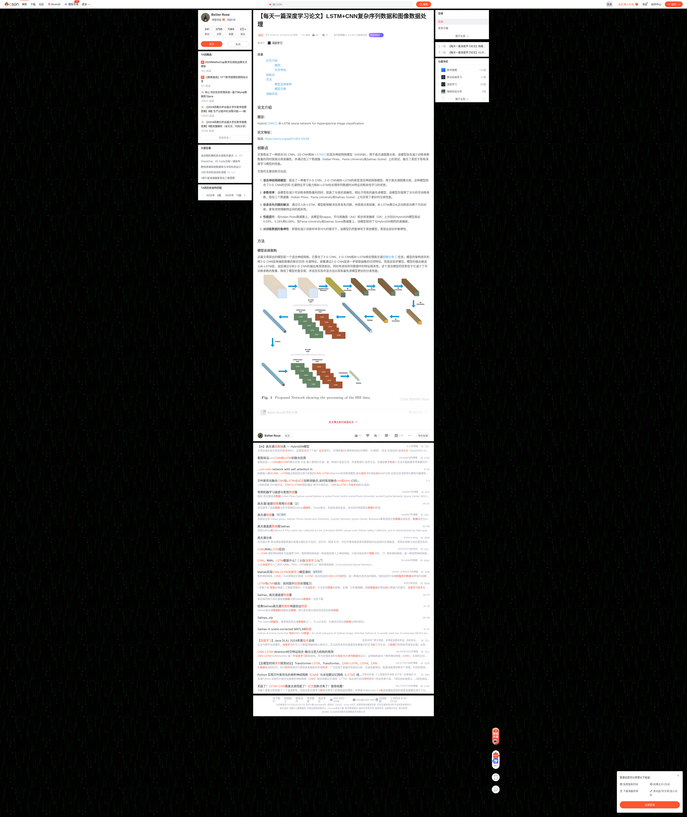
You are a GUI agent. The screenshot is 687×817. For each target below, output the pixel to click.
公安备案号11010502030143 (290, 704)
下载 (32, 4)
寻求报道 (310, 700)
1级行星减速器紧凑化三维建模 (218, 177)
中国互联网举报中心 (316, 708)
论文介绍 (271, 60)
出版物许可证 (391, 708)
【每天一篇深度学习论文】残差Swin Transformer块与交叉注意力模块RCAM (466, 46)
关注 (287, 435)
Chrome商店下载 (335, 708)
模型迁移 (280, 89)
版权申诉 (379, 708)
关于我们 (276, 700)
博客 (24, 4)
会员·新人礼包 (626, 4)
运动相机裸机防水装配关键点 (222, 155)
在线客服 (382, 700)
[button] (202, 195)
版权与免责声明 (366, 708)
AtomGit (55, 4)
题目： (279, 65)
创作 (673, 4)
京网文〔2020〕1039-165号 (341, 704)
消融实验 (271, 94)
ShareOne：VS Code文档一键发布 (220, 161)
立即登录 (650, 804)
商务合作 (299, 700)
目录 (440, 21)
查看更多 (224, 137)
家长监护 (284, 708)
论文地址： (282, 70)
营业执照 (403, 708)
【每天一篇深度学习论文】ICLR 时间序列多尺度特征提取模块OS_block (466, 53)
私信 (238, 44)
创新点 (270, 75)
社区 (41, 4)
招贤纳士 (288, 700)
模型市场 (73, 4)
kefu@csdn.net (365, 699)
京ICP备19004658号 (316, 704)
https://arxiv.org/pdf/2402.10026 (287, 139)
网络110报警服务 (297, 708)
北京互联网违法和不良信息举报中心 (394, 704)
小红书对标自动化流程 (218, 172)
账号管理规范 (351, 708)
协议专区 (322, 700)
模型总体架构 (283, 84)
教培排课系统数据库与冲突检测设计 (221, 166)
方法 (269, 79)
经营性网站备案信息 (366, 704)
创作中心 (656, 4)
